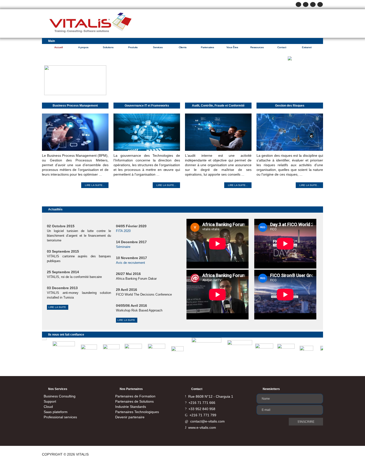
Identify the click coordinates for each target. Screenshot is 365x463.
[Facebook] (298, 4)
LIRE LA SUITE (57, 307)
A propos (83, 47)
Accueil (58, 47)
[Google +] (313, 4)
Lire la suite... (95, 185)
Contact (281, 47)
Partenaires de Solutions (134, 401)
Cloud (48, 407)
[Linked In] (320, 4)
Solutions (108, 47)
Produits (133, 47)
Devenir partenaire (130, 417)
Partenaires (207, 47)
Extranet (307, 47)
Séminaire (123, 247)
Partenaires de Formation (135, 396)
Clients (182, 47)
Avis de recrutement (130, 263)
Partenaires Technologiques (137, 412)
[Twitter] (305, 4)
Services (158, 47)
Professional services (60, 417)
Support (50, 401)
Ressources (257, 47)
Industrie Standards (130, 407)
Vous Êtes (232, 47)
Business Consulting (59, 396)
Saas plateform (56, 412)
